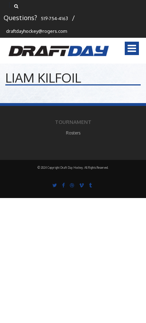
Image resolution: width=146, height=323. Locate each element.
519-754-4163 (54, 18)
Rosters (73, 133)
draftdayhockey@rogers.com (36, 31)
